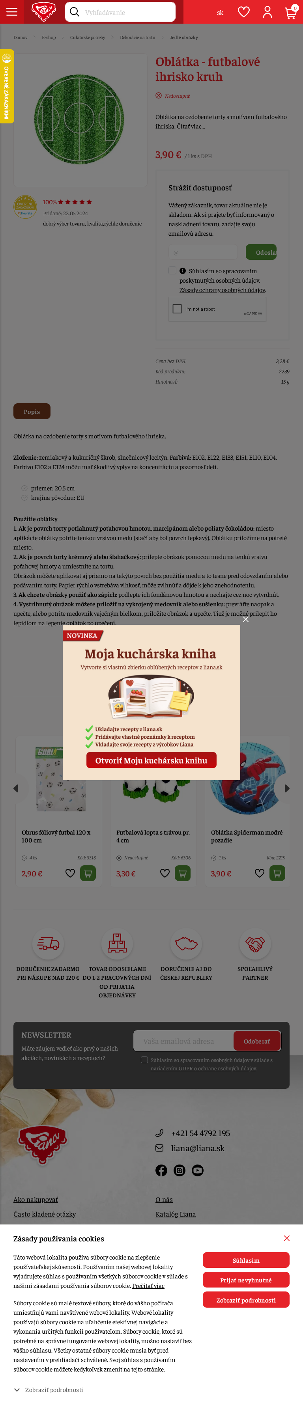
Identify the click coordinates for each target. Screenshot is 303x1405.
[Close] (245, 619)
